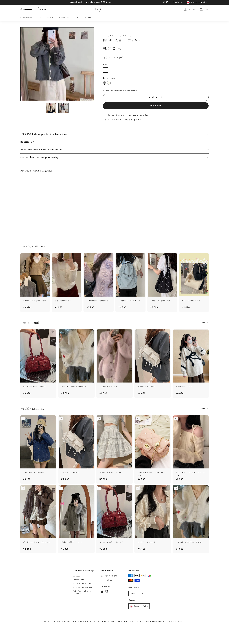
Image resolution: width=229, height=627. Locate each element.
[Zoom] (57, 64)
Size (105, 64)
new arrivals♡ (26, 17)
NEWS (76, 17)
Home (105, 36)
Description (27, 141)
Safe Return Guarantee (83, 587)
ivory (109, 82)
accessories (64, 17)
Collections (114, 36)
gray (104, 82)
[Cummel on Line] (106, 591)
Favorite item (78, 580)
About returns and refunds (130, 621)
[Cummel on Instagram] (102, 591)
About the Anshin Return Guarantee (41, 149)
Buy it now (156, 105)
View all (205, 322)
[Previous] (22, 108)
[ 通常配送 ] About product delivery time (43, 134)
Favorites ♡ (89, 17)
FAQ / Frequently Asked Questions (83, 592)
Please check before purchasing (39, 157)
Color (109, 78)
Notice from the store (82, 583)
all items (125, 36)
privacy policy (109, 621)
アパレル (50, 17)
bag (39, 17)
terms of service (174, 621)
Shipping (117, 90)
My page (76, 576)
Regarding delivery (155, 621)
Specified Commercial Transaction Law (81, 621)
